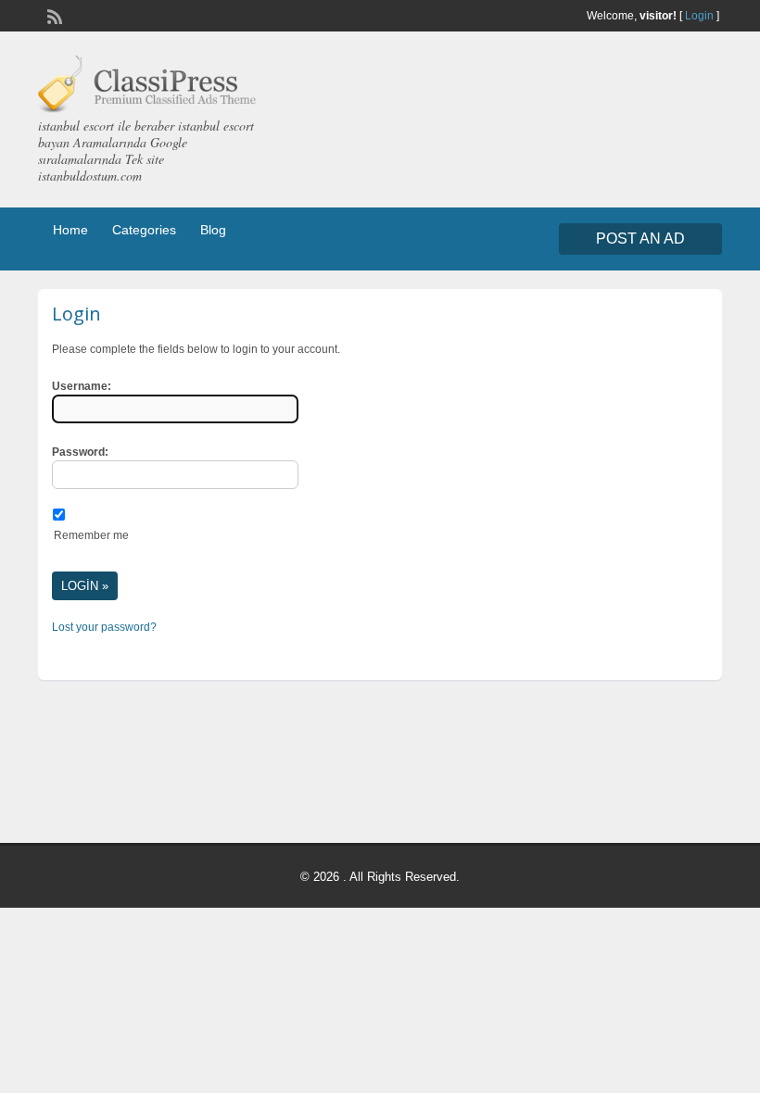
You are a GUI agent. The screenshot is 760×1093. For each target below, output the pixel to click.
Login (699, 15)
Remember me (91, 535)
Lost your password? (104, 627)
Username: (81, 386)
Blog (213, 229)
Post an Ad (640, 238)
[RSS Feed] (52, 14)
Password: (80, 452)
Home (70, 229)
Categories (144, 229)
